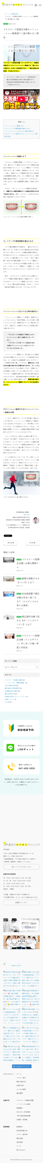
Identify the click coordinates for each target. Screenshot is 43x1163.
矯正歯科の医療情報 (12, 688)
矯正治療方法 (9, 694)
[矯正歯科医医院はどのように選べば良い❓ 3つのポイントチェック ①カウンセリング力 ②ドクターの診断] (31, 1054)
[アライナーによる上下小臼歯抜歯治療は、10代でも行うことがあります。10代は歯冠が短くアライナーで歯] (12, 1016)
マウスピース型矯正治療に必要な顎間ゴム (28, 563)
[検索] (37, 667)
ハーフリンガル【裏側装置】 (15, 683)
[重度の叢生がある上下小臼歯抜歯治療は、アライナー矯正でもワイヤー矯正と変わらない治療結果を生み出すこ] (31, 979)
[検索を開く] (36, 5)
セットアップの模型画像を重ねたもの (17, 128)
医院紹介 (20, 1127)
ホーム (7, 14)
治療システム (9, 699)
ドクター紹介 (21, 1078)
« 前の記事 (10, 543)
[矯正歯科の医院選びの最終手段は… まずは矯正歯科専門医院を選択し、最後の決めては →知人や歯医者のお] (31, 998)
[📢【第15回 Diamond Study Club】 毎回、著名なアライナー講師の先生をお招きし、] (12, 1054)
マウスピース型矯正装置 (13, 680)
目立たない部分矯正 (23, 1112)
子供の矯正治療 (10, 685)
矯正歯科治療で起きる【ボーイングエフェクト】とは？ (28, 620)
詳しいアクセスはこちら (21, 866)
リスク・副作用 (22, 1134)
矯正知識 (20, 1138)
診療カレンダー (21, 902)
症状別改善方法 (22, 1130)
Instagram (21, 1150)
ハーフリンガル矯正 (23, 1104)
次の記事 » (32, 543)
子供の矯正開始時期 (23, 1116)
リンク (19, 1146)
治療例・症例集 (22, 1119)
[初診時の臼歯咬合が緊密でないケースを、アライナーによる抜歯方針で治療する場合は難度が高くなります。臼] (12, 979)
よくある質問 (21, 1089)
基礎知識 (14, 14)
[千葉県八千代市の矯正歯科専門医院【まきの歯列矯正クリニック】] (17, 4)
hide (23, 122)
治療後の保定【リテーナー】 (15, 696)
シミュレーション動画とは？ (14, 126)
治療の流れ (20, 1085)
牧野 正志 (27, 515)
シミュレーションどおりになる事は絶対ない (19, 131)
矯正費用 (20, 1093)
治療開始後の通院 (11, 691)
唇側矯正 (20, 1108)
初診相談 (20, 1142)
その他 (7, 702)
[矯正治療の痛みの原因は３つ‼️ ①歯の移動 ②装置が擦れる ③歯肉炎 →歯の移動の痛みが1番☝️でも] (12, 998)
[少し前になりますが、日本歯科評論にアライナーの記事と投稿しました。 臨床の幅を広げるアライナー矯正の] (31, 1035)
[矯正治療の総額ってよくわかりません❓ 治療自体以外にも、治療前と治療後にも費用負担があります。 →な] (31, 1016)
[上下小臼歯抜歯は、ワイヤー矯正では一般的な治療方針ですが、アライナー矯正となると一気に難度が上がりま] (12, 1035)
